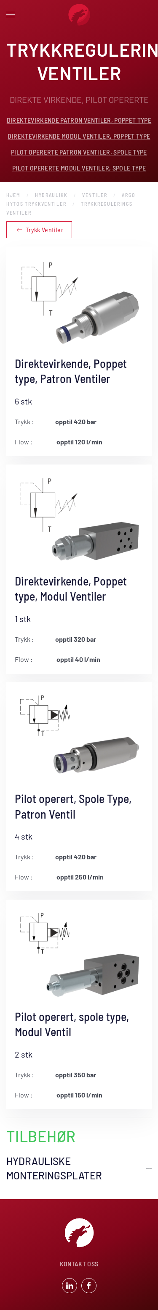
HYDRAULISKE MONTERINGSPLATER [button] (54, 1168)
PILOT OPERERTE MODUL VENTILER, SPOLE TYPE (79, 168)
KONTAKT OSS (79, 1264)
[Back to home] (79, 14)
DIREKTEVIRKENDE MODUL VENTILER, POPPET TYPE (79, 136)
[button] (10, 14)
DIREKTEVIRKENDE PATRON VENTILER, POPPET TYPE (79, 120)
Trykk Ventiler (44, 230)
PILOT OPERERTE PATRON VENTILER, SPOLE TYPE (79, 152)
